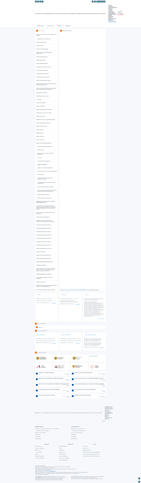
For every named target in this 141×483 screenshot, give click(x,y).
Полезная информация (41, 352)
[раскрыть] (92, 1)
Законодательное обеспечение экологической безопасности (45, 213)
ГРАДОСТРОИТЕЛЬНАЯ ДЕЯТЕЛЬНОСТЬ (44, 143)
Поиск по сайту (86, 448)
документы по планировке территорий (44, 167)
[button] (40, 26)
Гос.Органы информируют (42, 330)
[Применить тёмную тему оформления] (42, 1)
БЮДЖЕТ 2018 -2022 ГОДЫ (41, 126)
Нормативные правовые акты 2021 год (43, 231)
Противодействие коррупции (42, 63)
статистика (39, 157)
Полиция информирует (66, 334)
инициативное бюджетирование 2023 (43, 258)
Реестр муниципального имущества (43, 122)
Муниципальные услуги (40, 116)
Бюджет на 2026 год (40, 139)
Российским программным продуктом (91, 476)
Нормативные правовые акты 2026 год (43, 248)
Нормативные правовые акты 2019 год (43, 66)
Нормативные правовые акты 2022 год (43, 234)
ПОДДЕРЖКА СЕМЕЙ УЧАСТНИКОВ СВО (44, 274)
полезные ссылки (40, 149)
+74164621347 (73, 436)
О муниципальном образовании (42, 73)
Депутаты (41, 327)
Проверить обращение (39, 456)
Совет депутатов (75, 426)
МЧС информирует (41, 334)
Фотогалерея (38, 99)
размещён (91, 478)
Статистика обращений (39, 458)
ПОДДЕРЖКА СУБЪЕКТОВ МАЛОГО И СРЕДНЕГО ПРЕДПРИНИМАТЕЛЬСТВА (45, 202)
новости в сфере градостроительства (44, 146)
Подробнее (53, 303)
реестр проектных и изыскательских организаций (47, 171)
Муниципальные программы (41, 92)
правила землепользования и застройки (45, 186)
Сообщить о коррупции (39, 448)
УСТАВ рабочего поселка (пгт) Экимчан (44, 112)
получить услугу (40, 174)
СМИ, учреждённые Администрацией (43, 80)
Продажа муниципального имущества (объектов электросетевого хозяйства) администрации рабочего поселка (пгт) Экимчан (45, 269)
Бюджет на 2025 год (40, 136)
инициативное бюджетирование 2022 (43, 255)
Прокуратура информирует (90, 334)
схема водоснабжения (40, 106)
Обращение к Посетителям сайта (44, 38)
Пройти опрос (101, 318)
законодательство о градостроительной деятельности (45, 154)
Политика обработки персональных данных (91, 456)
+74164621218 (37, 434)
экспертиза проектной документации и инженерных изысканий (45, 178)
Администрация (41, 30)
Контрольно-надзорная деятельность (43, 224)
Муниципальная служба (40, 60)
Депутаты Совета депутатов (77, 432)
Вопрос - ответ (38, 450)
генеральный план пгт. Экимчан (43, 194)
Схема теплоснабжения (41, 102)
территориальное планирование (43, 161)
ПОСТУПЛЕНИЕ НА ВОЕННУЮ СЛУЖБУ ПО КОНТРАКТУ (44, 278)
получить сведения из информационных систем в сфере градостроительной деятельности (47, 191)
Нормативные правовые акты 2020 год (43, 228)
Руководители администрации (42, 48)
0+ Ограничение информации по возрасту (91, 454)
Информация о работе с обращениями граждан (45, 119)
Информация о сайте (87, 450)
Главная (65, 289)
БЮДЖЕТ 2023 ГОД (40, 129)
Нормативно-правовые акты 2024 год (43, 241)
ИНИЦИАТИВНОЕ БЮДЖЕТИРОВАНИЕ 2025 (44, 261)
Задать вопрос (39, 452)
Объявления (63, 294)
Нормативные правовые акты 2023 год (43, 238)
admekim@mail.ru (38, 438)
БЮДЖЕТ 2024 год (40, 133)
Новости (39, 294)
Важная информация (41, 323)
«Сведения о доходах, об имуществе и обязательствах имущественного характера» (45, 221)
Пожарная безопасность (41, 251)
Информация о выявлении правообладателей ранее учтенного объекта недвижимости (46, 286)
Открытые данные (39, 45)
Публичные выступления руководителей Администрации (44, 53)
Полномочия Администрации (41, 56)
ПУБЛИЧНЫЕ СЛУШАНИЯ (41, 265)
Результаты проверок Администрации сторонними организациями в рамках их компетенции (46, 89)
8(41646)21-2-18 (49, 470)
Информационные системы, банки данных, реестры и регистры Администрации (46, 84)
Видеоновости (62, 452)
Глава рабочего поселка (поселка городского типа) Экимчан (46, 35)
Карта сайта (85, 446)
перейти (68, 374)
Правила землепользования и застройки (44, 109)
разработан (75, 478)
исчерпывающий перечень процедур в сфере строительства (46, 183)
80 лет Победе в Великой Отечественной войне (45, 289)
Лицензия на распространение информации (91, 452)
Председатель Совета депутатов (77, 428)
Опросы (86, 294)
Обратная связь (38, 446)
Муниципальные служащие (41, 42)
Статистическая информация (42, 70)
